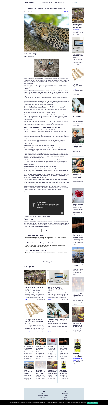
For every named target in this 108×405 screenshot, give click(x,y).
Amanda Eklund (28, 332)
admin (35, 11)
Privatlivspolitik (94, 402)
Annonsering (45, 2)
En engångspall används (78, 89)
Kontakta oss (61, 2)
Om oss (50, 2)
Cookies (55, 2)
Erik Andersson (51, 332)
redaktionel (66, 11)
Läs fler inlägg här (46, 262)
